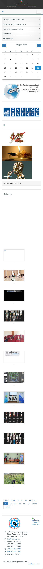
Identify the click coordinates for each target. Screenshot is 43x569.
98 (22, 500)
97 (18, 500)
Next (40, 154)
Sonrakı (34, 503)
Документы (7, 34)
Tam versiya (35, 564)
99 (26, 500)
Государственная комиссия (13, 19)
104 (15, 503)
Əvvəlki (13, 500)
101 (35, 500)
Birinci (6, 500)
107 (29, 503)
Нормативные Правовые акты (14, 24)
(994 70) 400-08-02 (14, 551)
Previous (2, 154)
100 (30, 500)
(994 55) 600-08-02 (14, 549)
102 (6, 503)
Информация (8, 38)
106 (24, 503)
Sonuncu (7, 507)
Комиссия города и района (13, 29)
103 (10, 503)
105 (20, 503)
